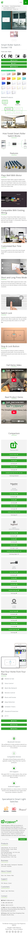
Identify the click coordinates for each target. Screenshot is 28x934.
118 (12, 847)
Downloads (18, 112)
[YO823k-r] (14, 34)
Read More (14, 728)
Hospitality (9, 866)
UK (6, 854)
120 (14, 847)
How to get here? (11, 911)
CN (11, 854)
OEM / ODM (3, 864)
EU (4, 854)
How (5, 875)
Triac (15, 857)
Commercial (3, 866)
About (2, 875)
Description (8, 109)
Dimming (10, 855)
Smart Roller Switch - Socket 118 (11, 9)
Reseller (9, 864)
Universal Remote (5, 850)
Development (14, 864)
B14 (16, 852)
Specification (18, 109)
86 (9, 847)
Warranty (6, 883)
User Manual (14, 66)
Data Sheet (14, 60)
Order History (11, 891)
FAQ (2, 883)
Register (3, 891)
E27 (14, 852)
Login (6, 891)
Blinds (15, 849)
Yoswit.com (18, 927)
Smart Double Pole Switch (9, 7)
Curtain (11, 849)
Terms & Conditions (18, 929)
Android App (15, 724)
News (12, 875)
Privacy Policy (8, 929)
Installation (9, 112)
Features (9, 875)
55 (16, 847)
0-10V (12, 857)
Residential (20, 864)
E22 (19, 852)
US (9, 854)
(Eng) (21, 2)
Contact (10, 883)
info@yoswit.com (10, 900)
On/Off (14, 855)
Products (7, 6)
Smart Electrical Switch (15, 6)
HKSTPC (14, 925)
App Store (14, 720)
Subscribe (22, 839)
